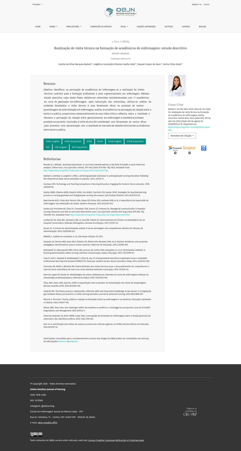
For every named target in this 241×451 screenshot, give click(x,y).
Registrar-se (196, 4)
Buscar (202, 26)
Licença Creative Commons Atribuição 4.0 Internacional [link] (116, 440)
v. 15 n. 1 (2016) (120, 41)
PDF (48, 147)
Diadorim (62, 341)
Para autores (73, 26)
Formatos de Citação (181, 135)
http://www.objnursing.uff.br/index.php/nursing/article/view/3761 (99, 215)
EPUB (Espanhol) (135, 141)
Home (37, 26)
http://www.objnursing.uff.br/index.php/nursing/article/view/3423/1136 (76, 170)
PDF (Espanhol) (79, 147)
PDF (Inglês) (61, 147)
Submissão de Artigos (101, 26)
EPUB (100, 141)
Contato (186, 26)
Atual (123, 26)
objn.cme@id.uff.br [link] (47, 422)
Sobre (52, 26)
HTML (89, 141)
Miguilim (74, 341)
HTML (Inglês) (52, 141)
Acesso (206, 4)
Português (38, 4)
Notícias (169, 26)
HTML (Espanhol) (73, 141)
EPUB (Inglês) (114, 141)
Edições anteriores (146, 26)
